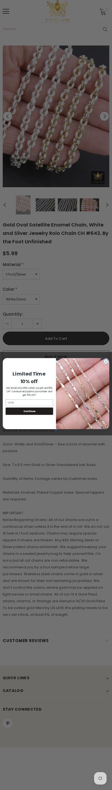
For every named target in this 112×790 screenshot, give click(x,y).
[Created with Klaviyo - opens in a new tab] (56, 430)
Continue (29, 411)
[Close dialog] (105, 361)
